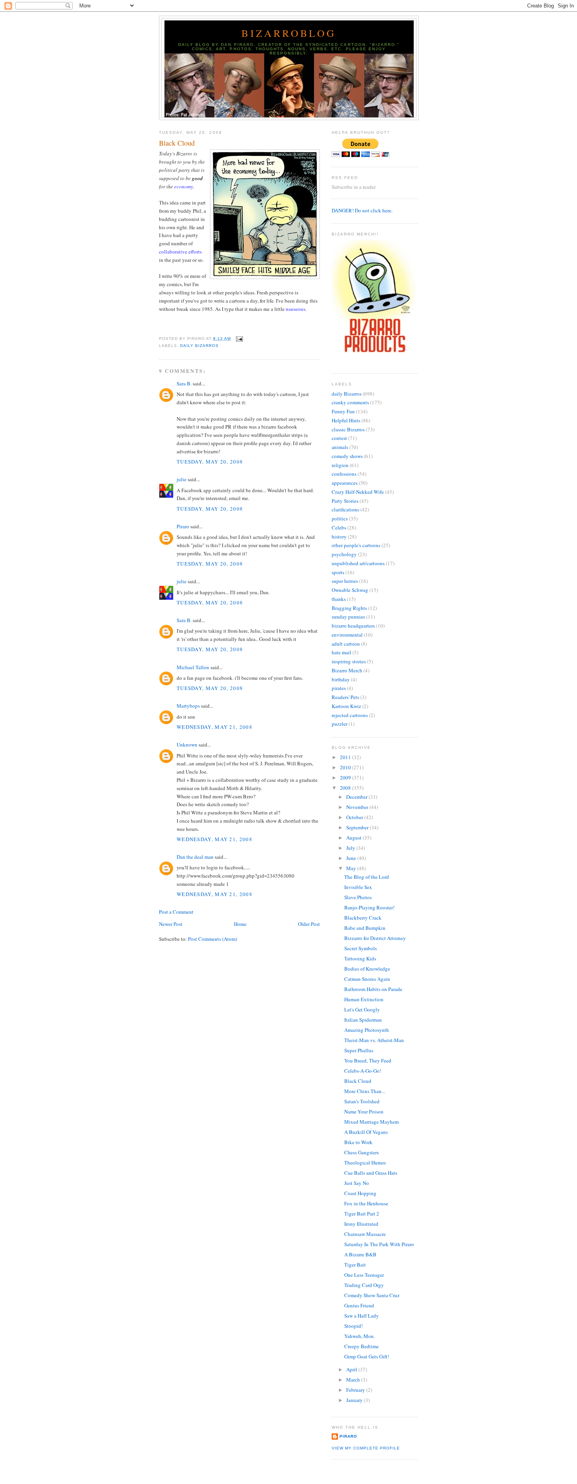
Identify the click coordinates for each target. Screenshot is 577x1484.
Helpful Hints (346, 420)
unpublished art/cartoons (358, 563)
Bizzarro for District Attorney (375, 938)
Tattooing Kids (360, 958)
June (351, 858)
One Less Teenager (364, 1274)
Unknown (187, 744)
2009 (346, 777)
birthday (341, 679)
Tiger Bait (355, 1264)
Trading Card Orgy (364, 1285)
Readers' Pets (345, 697)
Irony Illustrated (361, 1223)
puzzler (339, 723)
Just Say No (356, 1182)
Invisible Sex (358, 887)
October (355, 817)
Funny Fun (343, 411)
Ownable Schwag (350, 589)
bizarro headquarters (353, 625)
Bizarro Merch (347, 670)
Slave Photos (358, 897)
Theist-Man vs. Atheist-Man (374, 1040)
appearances (345, 482)
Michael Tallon (193, 667)
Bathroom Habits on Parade (373, 989)
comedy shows (347, 456)
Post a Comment (176, 911)
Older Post (309, 923)
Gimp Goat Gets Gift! (366, 1356)
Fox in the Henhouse (366, 1203)
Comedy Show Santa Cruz (372, 1295)
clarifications (345, 509)
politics (340, 518)
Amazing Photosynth (366, 1029)
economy (183, 186)
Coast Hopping (360, 1193)
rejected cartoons (350, 715)
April (352, 1369)
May (351, 868)
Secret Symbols (360, 948)
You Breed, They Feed (367, 1060)
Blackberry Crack (363, 917)
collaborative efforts (180, 251)
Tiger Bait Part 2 (361, 1213)
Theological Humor (365, 1162)
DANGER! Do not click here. (362, 210)
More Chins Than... (364, 1091)
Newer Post (171, 923)
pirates (339, 688)
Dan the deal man (195, 856)
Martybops (188, 705)
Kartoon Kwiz (346, 706)
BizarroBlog (288, 33)
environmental (347, 634)
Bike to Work (358, 1142)
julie (181, 479)
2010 (346, 767)
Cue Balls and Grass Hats (370, 1172)
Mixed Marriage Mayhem (371, 1121)
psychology (344, 554)
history (339, 536)
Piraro (183, 526)
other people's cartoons (356, 545)
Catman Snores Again (367, 978)
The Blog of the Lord (366, 876)
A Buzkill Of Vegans (366, 1131)
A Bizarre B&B (360, 1254)
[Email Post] (238, 338)
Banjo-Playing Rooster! (369, 907)
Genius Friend (359, 1305)
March (353, 1379)
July (351, 847)
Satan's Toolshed (362, 1101)
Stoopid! (353, 1325)
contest (339, 438)
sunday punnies (348, 616)
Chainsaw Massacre (365, 1234)
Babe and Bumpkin (364, 927)
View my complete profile (366, 1448)
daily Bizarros (199, 345)
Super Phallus (358, 1050)
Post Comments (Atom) (212, 938)
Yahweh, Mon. (359, 1336)
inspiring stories (349, 661)
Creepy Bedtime (361, 1346)
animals (340, 447)
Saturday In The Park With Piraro (379, 1244)
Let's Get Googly (362, 1009)
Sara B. (184, 383)
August (354, 837)
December (357, 796)
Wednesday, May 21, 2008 (214, 726)
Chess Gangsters (361, 1152)
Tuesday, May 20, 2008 (210, 461)
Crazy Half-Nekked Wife (358, 491)
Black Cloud (177, 143)
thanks (339, 598)
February (356, 1389)
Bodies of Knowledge (367, 968)
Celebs (339, 527)
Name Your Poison (363, 1111)
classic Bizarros (348, 429)
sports (338, 572)
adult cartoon (346, 643)
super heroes (345, 580)
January (355, 1400)
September (358, 827)
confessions (344, 473)
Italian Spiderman (363, 1019)
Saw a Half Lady (361, 1315)
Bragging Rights (349, 607)
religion (340, 465)
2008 (346, 787)
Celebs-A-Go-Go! (362, 1070)
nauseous (295, 308)
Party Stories (345, 500)
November (357, 806)
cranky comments (350, 402)
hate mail (341, 652)
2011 (346, 757)
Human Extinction (363, 999)
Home (240, 923)
